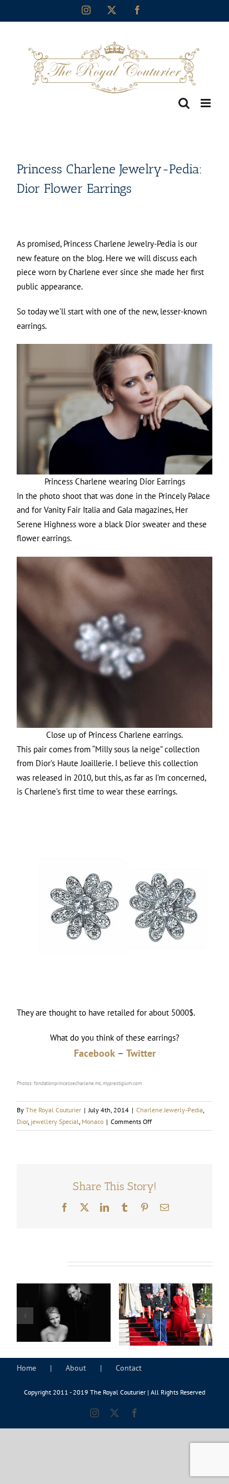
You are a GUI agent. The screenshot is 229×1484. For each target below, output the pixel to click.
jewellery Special (55, 1121)
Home (26, 1368)
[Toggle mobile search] (184, 103)
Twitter (141, 1053)
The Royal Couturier (53, 1110)
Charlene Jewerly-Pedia (169, 1110)
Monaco (92, 1121)
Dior (22, 1121)
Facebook (94, 1053)
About (76, 1368)
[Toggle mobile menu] (206, 103)
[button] (25, 1315)
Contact (129, 1368)
